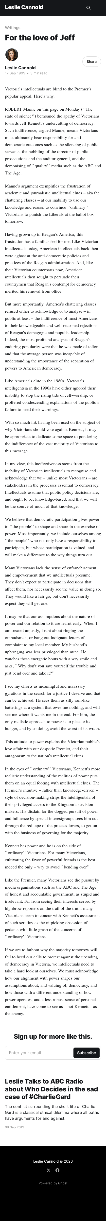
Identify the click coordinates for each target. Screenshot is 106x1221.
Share (92, 61)
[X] (49, 1170)
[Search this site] (88, 8)
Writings (12, 27)
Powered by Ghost (53, 1183)
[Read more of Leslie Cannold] (12, 55)
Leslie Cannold (24, 7)
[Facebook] (57, 1170)
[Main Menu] (98, 8)
